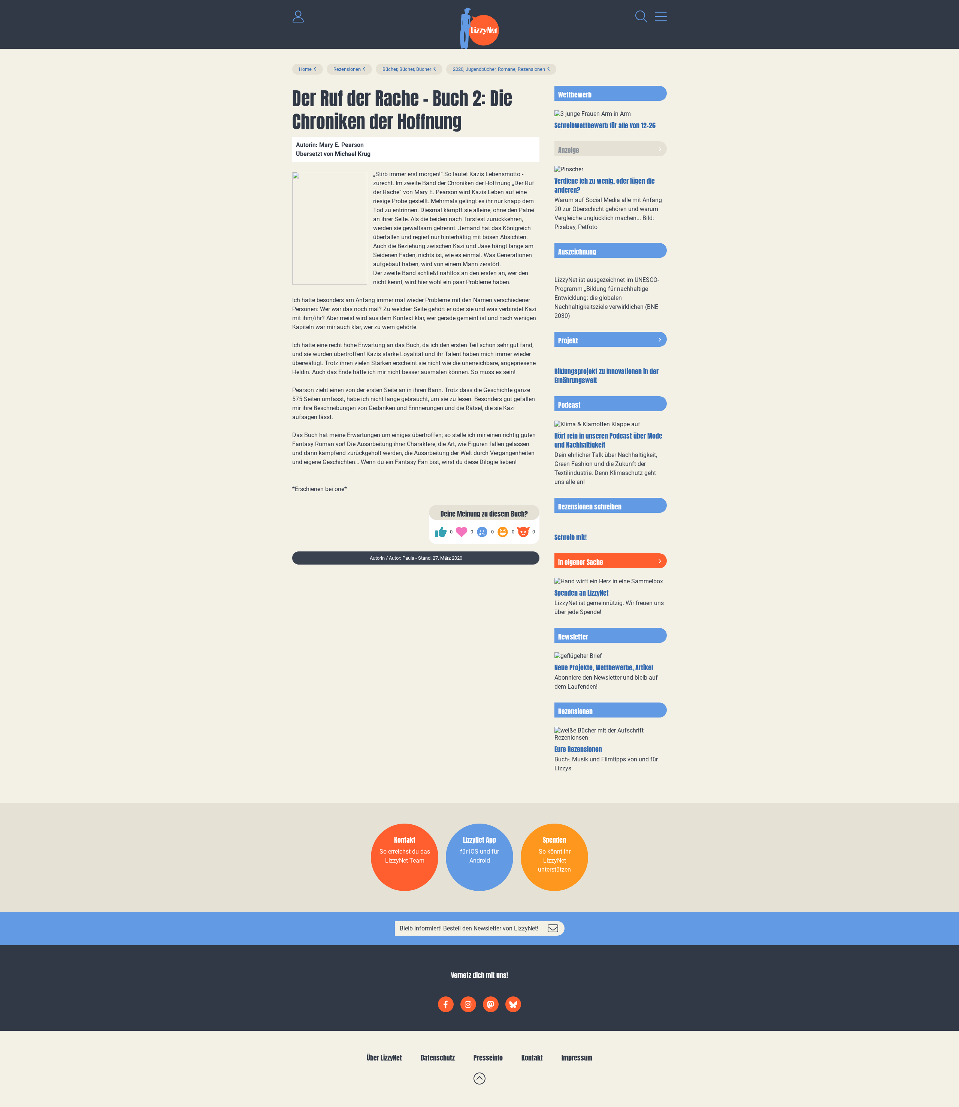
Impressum (577, 1058)
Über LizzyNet (384, 1058)
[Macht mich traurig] (482, 531)
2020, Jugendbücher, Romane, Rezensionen (499, 69)
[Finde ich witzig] (502, 531)
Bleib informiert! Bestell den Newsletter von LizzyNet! (469, 928)
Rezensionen (347, 69)
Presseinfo (488, 1058)
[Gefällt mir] (440, 531)
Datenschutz (438, 1058)
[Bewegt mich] (461, 531)
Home (305, 69)
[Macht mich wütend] (523, 531)
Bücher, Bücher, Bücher (406, 69)
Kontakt (532, 1058)
